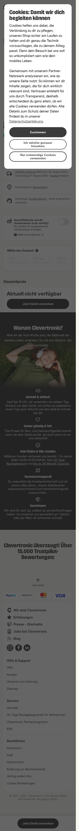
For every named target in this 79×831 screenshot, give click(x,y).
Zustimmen (38, 132)
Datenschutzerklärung (26, 121)
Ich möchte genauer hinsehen (38, 144)
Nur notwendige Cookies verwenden (38, 156)
